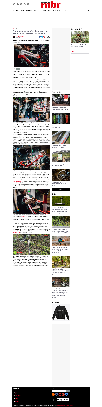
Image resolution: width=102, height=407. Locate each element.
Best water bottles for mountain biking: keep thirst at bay (59, 146)
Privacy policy (65, 405)
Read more (61, 189)
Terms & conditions (60, 405)
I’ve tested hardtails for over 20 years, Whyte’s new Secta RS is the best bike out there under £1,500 (60, 231)
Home (14, 28)
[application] (31, 244)
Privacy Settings (70, 405)
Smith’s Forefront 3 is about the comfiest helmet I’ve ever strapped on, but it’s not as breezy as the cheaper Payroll (60, 249)
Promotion (18, 68)
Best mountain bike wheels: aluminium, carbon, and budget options (59, 183)
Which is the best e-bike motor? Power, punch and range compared (60, 108)
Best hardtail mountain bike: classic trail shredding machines (79, 45)
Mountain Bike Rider (20, 36)
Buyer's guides (56, 92)
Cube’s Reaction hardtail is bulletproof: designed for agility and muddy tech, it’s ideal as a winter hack (60, 271)
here (36, 269)
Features (18, 28)
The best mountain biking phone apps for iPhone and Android (60, 164)
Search (67, 391)
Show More (75, 51)
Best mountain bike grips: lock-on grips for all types (60, 126)
